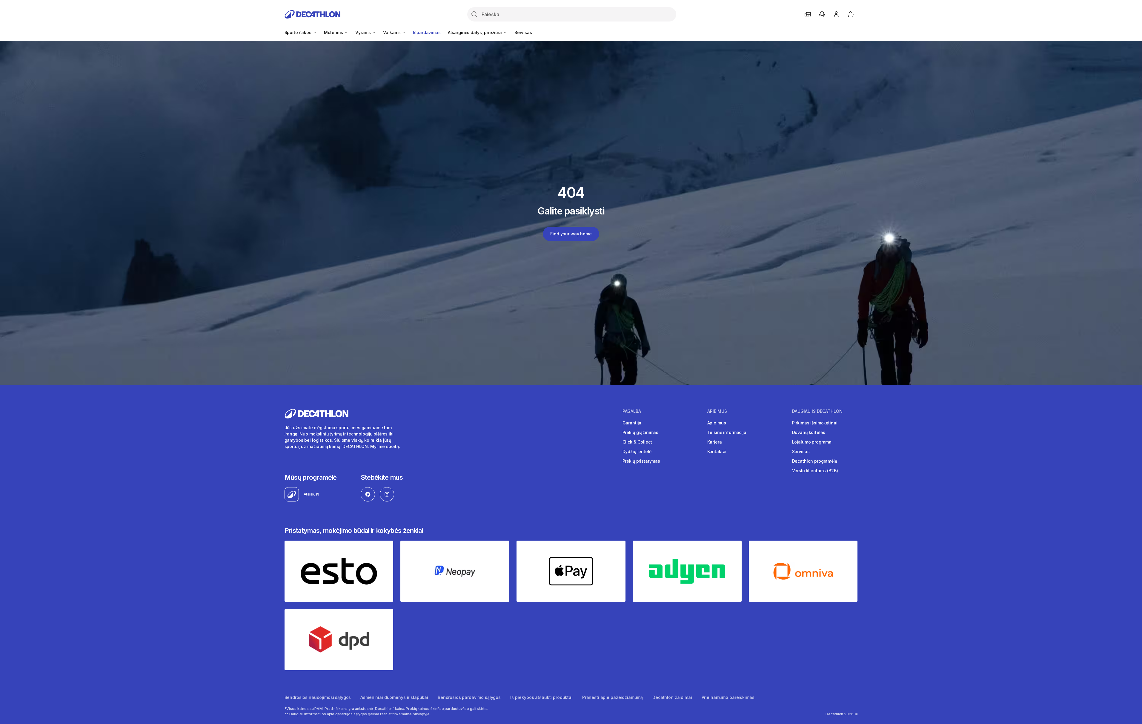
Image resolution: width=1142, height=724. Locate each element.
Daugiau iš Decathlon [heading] (817, 411)
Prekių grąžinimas (641, 432)
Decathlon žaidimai (672, 697)
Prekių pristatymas (641, 461)
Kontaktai (717, 451)
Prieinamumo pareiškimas (728, 697)
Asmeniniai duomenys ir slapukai (394, 697)
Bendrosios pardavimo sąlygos (469, 697)
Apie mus (716, 422)
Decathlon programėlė (814, 461)
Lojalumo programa (812, 441)
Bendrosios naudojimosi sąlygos (318, 697)
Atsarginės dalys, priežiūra (475, 32)
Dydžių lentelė (637, 451)
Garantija (632, 422)
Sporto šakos (299, 32)
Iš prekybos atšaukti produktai (541, 697)
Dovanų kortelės (808, 432)
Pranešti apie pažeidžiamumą (612, 697)
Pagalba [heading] (632, 411)
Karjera (714, 441)
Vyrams (363, 32)
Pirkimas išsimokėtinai (814, 422)
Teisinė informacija (726, 432)
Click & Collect (637, 441)
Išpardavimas (426, 32)
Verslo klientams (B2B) (815, 470)
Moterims (334, 32)
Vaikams (392, 32)
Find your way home (570, 233)
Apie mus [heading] (717, 411)
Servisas (523, 32)
